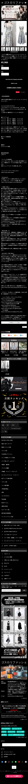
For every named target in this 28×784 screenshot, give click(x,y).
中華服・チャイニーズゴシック (9, 471)
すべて (4, 335)
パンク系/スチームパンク (8, 461)
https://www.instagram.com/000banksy (11, 302)
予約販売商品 (5, 489)
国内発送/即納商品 (6, 513)
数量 (2, 71)
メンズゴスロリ (5, 495)
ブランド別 (4, 482)
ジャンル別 (4, 450)
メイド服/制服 (5, 485)
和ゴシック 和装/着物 (7, 478)
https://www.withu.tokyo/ (7, 172)
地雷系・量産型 (5, 464)
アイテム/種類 (5, 468)
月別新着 (4, 499)
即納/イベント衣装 (6, 447)
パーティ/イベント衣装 (7, 516)
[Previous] (2, 33)
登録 (24, 590)
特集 (3, 492)
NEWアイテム (5, 502)
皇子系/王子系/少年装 (7, 440)
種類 (2, 66)
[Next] (26, 33)
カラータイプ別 (5, 509)
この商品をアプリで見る (14, 322)
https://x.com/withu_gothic (8, 298)
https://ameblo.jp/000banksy (8, 305)
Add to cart (14, 83)
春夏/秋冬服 (5, 506)
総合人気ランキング (7, 443)
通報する (24, 326)
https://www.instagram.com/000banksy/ (11, 182)
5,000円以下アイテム (7, 454)
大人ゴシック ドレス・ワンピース (10, 475)
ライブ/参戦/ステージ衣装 (8, 457)
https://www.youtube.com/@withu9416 (11, 308)
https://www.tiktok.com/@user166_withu (11, 311)
